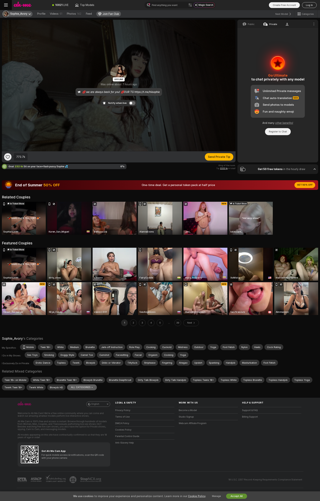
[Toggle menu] (6, 5)
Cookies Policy (123, 430)
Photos (74, 13)
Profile (41, 13)
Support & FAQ (250, 410)
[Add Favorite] (7, 157)
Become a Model (188, 410)
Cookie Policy (196, 496)
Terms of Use (122, 417)
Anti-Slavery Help (124, 442)
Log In (309, 5)
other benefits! (284, 122)
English (95, 404)
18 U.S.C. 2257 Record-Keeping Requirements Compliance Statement (265, 479)
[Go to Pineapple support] (73, 479)
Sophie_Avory (12, 338)
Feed (89, 13)
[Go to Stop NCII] (91, 479)
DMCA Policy (122, 423)
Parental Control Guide (127, 436)
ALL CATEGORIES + (82, 387)
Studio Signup (186, 417)
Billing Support (250, 417)
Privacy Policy (122, 410)
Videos (56, 13)
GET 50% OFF (305, 185)
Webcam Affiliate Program (192, 423)
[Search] (190, 5)
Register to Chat (278, 131)
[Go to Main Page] (30, 5)
